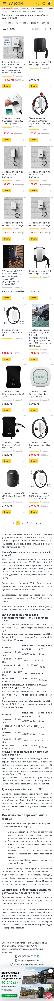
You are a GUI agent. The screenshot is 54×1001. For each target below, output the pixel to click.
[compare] (23, 86)
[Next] (41, 523)
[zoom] (25, 36)
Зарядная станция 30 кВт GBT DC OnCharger (13, 224)
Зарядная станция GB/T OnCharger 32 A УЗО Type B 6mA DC (39, 496)
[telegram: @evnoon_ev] (38, 956)
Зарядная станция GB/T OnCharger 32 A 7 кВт (13, 332)
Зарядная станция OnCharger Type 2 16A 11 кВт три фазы (12, 121)
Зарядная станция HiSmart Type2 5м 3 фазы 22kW (11, 445)
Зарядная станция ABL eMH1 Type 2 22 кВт (40, 63)
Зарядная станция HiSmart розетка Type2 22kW (13, 394)
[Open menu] (4, 3)
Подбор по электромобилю (20, 12)
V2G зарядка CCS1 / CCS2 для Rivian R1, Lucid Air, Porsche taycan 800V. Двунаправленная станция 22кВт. (12, 278)
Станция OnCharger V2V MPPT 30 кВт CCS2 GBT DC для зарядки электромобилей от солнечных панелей (13, 67)
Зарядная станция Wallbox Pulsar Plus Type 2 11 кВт (38, 394)
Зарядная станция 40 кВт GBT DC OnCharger (40, 224)
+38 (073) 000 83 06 (27, 956)
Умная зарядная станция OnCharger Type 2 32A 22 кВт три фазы (39, 122)
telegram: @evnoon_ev (28, 960)
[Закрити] (50, 971)
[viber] (43, 3)
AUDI (33, 12)
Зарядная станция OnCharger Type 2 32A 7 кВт (40, 445)
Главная (5, 12)
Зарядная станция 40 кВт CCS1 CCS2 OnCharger (12, 174)
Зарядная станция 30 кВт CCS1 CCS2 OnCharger (39, 174)
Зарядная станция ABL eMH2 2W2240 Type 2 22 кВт (13, 496)
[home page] (16, 3)
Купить (7, 86)
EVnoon (5, 943)
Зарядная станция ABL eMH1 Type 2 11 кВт (40, 272)
